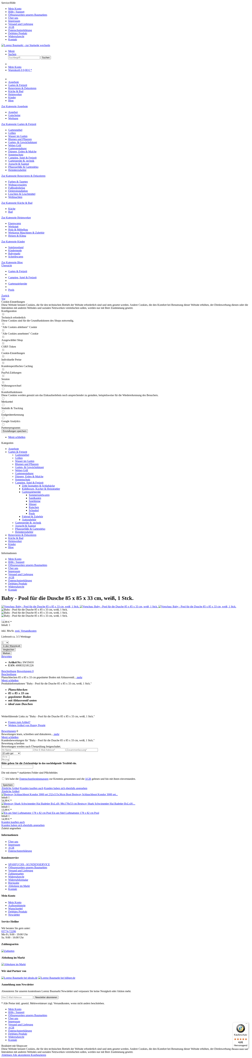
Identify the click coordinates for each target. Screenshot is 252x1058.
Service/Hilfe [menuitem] (24, 21)
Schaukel (34, 510)
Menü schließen (16, 437)
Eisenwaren (14, 223)
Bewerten (6, 656)
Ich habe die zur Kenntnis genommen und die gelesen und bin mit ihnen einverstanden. (70, 778)
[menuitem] (129, 8)
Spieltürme (34, 501)
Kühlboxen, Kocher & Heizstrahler (41, 488)
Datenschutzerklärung (20, 30)
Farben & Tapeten (18, 181)
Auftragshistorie (17, 905)
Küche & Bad (15, 538)
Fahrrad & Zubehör (32, 516)
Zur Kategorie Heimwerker (16, 217)
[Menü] (246, 1024)
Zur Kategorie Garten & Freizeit (18, 124)
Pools (32, 513)
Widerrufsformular (18, 879)
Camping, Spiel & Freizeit (22, 157)
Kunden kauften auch (31, 788)
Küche (11, 208)
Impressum (14, 21)
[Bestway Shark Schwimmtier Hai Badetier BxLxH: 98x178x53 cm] (39, 803)
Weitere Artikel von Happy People (26, 725)
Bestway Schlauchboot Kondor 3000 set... (95, 794)
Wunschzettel (15, 908)
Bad (10, 211)
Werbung (13, 118)
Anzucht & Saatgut (18, 163)
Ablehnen (7, 1055)
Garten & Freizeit (17, 451)
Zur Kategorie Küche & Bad (16, 202)
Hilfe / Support (16, 11)
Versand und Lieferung (20, 24)
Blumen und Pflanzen (20, 139)
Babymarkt (14, 253)
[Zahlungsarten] (7, 951)
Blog (11, 547)
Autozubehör (29, 519)
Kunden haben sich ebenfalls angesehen (65, 788)
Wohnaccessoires (17, 184)
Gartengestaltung (17, 148)
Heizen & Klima (17, 235)
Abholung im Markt (19, 885)
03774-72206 (8, 931)
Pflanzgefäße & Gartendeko (23, 166)
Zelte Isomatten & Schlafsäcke (38, 485)
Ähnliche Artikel (10, 788)
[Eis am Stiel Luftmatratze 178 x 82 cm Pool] (26, 812)
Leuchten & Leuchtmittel (21, 194)
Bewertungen (25, 671)
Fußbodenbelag (16, 187)
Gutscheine (14, 115)
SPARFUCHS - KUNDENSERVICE (29, 864)
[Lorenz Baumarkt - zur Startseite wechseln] (25, 45)
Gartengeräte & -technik (21, 160)
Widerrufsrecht (16, 36)
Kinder (12, 544)
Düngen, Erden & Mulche (22, 151)
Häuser (33, 504)
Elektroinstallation (18, 190)
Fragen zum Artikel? (19, 722)
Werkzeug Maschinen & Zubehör (26, 232)
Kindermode (15, 250)
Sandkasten (35, 498)
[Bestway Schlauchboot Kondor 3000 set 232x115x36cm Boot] (36, 794)
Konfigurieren (38, 1055)
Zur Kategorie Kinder (13, 241)
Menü (11, 51)
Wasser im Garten (17, 136)
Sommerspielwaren (39, 494)
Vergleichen (8, 649)
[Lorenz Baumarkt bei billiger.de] (56, 977)
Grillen (12, 133)
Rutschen (34, 507)
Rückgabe (13, 882)
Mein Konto (14, 8)
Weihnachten (15, 197)
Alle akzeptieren (22, 1055)
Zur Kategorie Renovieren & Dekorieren (23, 175)
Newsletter (14, 914)
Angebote (13, 448)
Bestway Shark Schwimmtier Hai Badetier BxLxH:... (106, 803)
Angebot (13, 112)
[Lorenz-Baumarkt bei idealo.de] (19, 977)
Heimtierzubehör (17, 170)
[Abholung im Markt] (13, 964)
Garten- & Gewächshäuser (22, 142)
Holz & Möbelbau (18, 229)
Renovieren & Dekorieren (22, 535)
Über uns (13, 17)
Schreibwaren (15, 256)
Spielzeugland (15, 247)
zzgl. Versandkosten (26, 630)
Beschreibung (8, 671)
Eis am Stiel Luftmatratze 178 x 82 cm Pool (75, 812)
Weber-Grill (14, 145)
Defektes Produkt (17, 33)
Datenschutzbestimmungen (34, 778)
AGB (11, 27)
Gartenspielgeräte (31, 491)
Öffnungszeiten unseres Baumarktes (27, 14)
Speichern (8, 785)
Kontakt (12, 39)
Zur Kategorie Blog (12, 262)
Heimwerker (15, 541)
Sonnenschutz (15, 154)
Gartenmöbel (15, 130)
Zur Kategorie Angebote (14, 106)
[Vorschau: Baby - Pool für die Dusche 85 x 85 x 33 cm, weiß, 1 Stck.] (40, 606)
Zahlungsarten (16, 873)
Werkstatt (13, 226)
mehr (79, 677)
